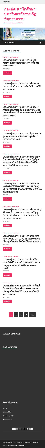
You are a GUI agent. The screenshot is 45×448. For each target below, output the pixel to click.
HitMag (22, 445)
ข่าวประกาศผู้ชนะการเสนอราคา (11, 57)
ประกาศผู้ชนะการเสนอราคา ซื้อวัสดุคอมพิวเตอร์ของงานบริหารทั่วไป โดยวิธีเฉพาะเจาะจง (21, 62)
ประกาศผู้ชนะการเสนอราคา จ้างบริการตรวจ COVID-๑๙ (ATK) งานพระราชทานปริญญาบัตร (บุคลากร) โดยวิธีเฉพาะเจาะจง (21, 263)
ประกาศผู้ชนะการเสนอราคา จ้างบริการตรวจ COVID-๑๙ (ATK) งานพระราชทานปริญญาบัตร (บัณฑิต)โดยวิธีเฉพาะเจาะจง (22, 238)
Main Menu (11, 43)
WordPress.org (8, 420)
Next (32, 315)
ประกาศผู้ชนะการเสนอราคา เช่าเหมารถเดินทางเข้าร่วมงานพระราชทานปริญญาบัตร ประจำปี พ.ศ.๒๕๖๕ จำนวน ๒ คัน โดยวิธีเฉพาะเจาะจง (22, 187)
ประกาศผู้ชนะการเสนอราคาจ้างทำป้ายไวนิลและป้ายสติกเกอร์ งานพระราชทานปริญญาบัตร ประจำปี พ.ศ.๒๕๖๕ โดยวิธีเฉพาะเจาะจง (22, 290)
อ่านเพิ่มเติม (7, 73)
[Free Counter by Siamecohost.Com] (22, 430)
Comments (8, 416)
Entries (7, 412)
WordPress (13, 445)
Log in (5, 408)
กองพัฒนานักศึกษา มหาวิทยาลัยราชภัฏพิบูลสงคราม (20, 13)
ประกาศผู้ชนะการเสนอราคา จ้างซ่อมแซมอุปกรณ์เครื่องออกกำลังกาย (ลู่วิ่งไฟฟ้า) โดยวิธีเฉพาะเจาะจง (22, 136)
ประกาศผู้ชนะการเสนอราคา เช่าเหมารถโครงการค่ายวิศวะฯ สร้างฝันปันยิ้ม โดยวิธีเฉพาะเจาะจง (22, 86)
